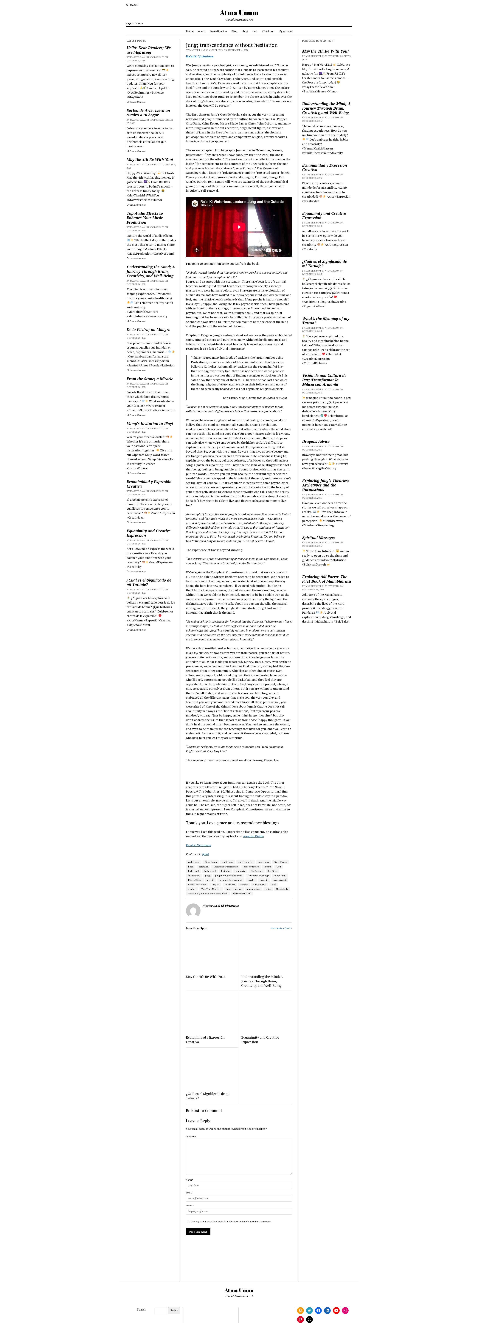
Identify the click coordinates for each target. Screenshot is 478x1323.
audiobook (227, 862)
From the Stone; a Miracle (150, 379)
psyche (251, 880)
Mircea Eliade (195, 880)
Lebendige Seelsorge (258, 875)
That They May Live (211, 889)
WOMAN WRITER (242, 893)
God (279, 866)
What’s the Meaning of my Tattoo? (325, 320)
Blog (234, 31)
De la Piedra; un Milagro (148, 329)
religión (215, 884)
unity (268, 889)
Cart (255, 31)
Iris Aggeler (256, 871)
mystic (210, 880)
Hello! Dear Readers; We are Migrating (149, 49)
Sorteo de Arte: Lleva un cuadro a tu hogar (148, 112)
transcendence (234, 889)
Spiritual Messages (318, 537)
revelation (230, 884)
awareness (263, 862)
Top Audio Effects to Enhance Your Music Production (145, 217)
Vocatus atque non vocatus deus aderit (207, 893)
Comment (191, 1136)
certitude (203, 866)
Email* (189, 1192)
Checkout (268, 31)
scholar (244, 884)
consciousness (251, 866)
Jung (207, 875)
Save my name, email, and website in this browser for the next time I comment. (230, 1221)
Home (190, 31)
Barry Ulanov (280, 862)
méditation (279, 875)
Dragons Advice (316, 441)
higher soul (210, 871)
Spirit (205, 854)
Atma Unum (239, 12)
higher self (193, 871)
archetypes (193, 862)
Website (190, 1205)
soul (274, 884)
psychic (264, 880)
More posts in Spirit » (281, 928)
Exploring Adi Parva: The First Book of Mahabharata (326, 578)
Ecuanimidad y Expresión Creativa (149, 483)
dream (267, 866)
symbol (191, 889)
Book (190, 866)
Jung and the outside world (228, 875)
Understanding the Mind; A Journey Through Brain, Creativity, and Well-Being (151, 271)
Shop (245, 31)
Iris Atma (272, 871)
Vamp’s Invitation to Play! (150, 423)
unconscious (253, 889)
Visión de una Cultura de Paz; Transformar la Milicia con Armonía (324, 380)
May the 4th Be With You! (150, 159)
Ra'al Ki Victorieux (197, 884)
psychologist (280, 880)
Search (141, 1309)
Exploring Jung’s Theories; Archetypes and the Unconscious (325, 485)
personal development (231, 880)
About (202, 31)
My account (286, 31)
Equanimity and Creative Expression (148, 533)
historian (225, 871)
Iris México (193, 875)
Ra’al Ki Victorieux (199, 56)
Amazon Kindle (253, 836)
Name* (189, 1179)
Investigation (218, 31)
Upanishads (282, 889)
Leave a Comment (137, 101)
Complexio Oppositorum (226, 866)
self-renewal (259, 884)
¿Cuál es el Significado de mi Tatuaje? (149, 582)
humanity (240, 871)
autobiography (245, 862)
